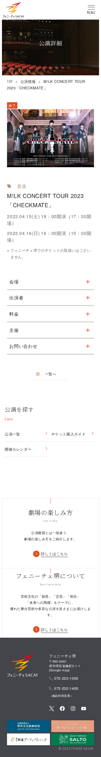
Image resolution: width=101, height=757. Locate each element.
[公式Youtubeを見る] (83, 709)
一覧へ (50, 374)
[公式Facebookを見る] (62, 709)
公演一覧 (12, 434)
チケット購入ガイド (68, 434)
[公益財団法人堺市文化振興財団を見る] (28, 726)
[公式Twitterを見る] (51, 709)
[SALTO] (72, 739)
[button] (13, 10)
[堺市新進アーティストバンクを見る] (28, 739)
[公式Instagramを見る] (72, 709)
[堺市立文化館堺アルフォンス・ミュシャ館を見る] (72, 726)
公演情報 (28, 81)
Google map (59, 670)
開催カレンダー (18, 449)
